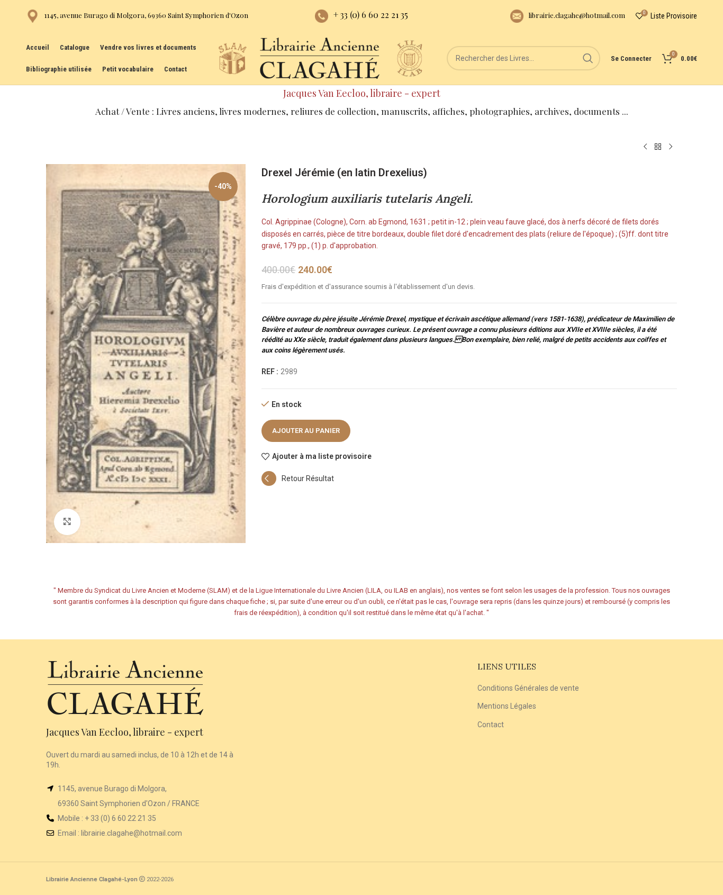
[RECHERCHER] (588, 58)
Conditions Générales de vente (528, 688)
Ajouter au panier (306, 431)
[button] (297, 483)
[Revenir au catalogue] (658, 147)
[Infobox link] (137, 16)
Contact (490, 724)
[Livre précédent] (645, 147)
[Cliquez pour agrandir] (67, 522)
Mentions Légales (506, 706)
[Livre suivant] (670, 147)
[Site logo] (232, 57)
